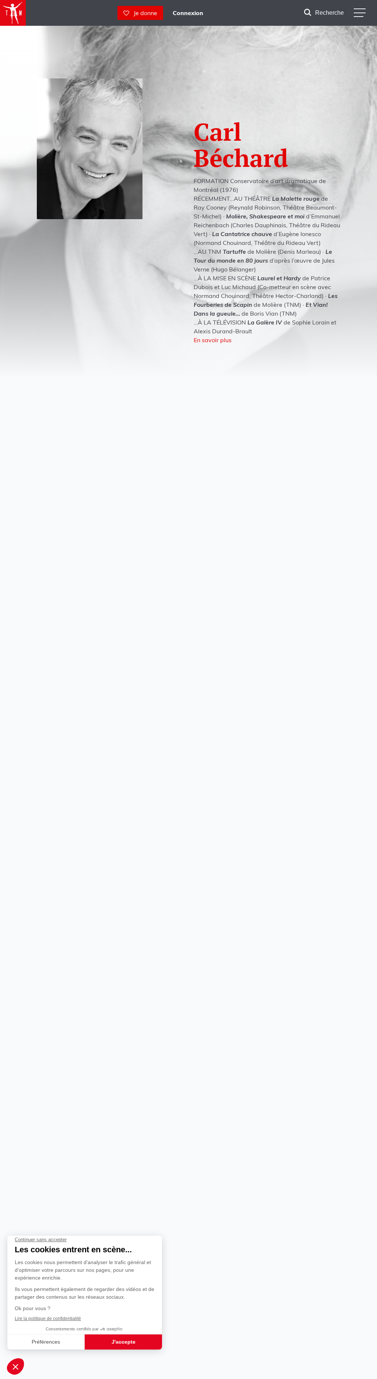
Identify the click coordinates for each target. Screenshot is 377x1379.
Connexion (188, 13)
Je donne (143, 13)
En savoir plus (213, 340)
